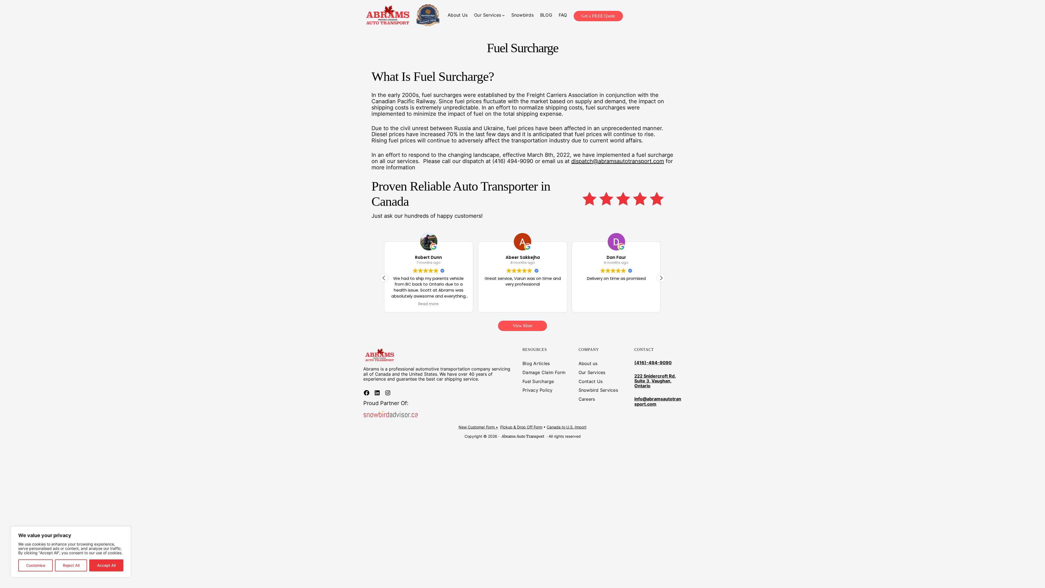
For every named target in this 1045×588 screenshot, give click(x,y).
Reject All (71, 565)
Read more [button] (429, 304)
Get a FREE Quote (598, 16)
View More (522, 325)
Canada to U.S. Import (566, 427)
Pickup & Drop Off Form (521, 427)
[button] (661, 278)
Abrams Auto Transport (523, 436)
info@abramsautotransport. (657, 401)
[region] (71, 551)
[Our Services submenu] (503, 15)
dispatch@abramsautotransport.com (617, 161)
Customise (35, 565)
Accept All (106, 565)
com (651, 404)
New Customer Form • (478, 427)
